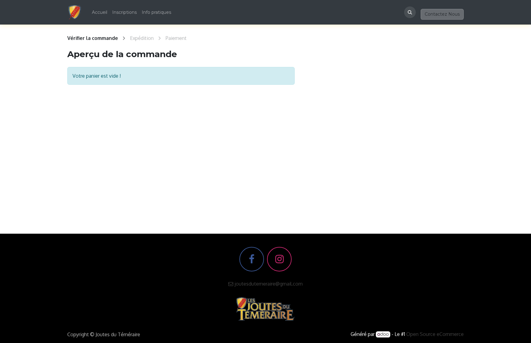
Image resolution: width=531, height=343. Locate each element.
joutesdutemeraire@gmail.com (268, 284)
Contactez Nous (442, 14)
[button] (410, 12)
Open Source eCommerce (435, 334)
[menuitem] (99, 12)
